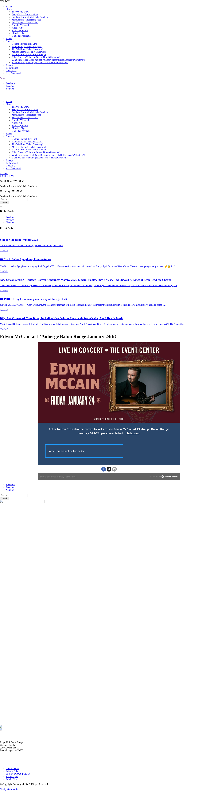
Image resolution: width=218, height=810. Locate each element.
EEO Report (12, 776)
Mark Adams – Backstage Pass (26, 19)
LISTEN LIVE (7, 176)
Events (9, 38)
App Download (13, 73)
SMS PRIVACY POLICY (18, 774)
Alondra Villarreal (20, 25)
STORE (4, 173)
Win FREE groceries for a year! (27, 46)
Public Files (11, 779)
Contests (10, 41)
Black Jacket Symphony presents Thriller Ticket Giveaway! (40, 62)
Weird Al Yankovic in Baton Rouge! (29, 54)
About (9, 6)
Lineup (9, 65)
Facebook (10, 83)
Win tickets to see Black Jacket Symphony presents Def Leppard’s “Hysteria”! (48, 60)
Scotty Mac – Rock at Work (25, 14)
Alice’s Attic (17, 27)
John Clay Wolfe (20, 30)
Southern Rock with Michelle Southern (30, 17)
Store (2, 78)
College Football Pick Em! (24, 44)
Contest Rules (12, 768)
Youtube (10, 88)
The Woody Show (20, 11)
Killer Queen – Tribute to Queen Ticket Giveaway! (36, 57)
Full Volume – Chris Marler (25, 22)
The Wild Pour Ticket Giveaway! (27, 49)
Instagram (10, 86)
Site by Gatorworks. (9, 789)
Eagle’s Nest (12, 68)
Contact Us (11, 70)
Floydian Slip (18, 33)
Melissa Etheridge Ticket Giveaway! (29, 52)
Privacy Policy (13, 771)
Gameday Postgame (21, 35)
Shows (9, 9)
